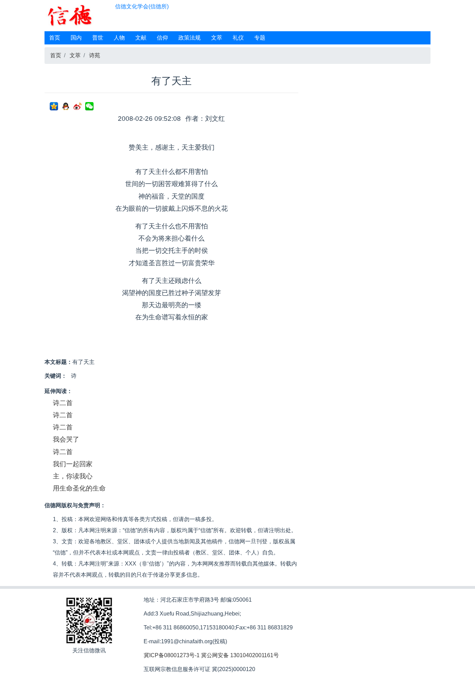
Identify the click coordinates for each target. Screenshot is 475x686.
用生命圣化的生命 (79, 488)
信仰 (162, 38)
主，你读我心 (72, 476)
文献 (140, 38)
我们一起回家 (72, 464)
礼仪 (238, 38)
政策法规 (189, 38)
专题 (259, 38)
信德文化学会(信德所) (142, 6)
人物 (119, 38)
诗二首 (63, 403)
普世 (97, 38)
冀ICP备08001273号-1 (172, 655)
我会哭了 (66, 439)
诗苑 (94, 55)
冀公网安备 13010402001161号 (240, 655)
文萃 (216, 38)
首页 (54, 38)
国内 (76, 38)
